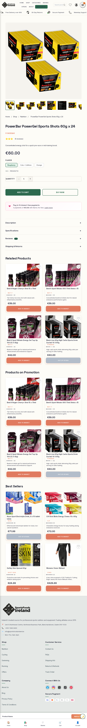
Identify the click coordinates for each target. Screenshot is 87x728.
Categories (36, 3)
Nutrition (23, 117)
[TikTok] (65, 687)
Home (22, 3)
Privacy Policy (7, 699)
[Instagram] (53, 687)
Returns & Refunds (52, 666)
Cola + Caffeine (25, 165)
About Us (5, 687)
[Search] (64, 4)
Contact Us (49, 649)
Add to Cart (78, 716)
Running (5, 666)
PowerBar (10, 133)
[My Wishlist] (70, 5)
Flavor (8, 160)
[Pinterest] (71, 687)
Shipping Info (50, 660)
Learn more (49, 208)
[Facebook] (47, 687)
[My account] (76, 5)
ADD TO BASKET (24, 309)
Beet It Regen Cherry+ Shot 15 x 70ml (21, 288)
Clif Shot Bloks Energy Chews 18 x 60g (61, 516)
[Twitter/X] (59, 687)
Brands (45, 3)
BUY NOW (60, 192)
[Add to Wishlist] (39, 267)
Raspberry (11, 165)
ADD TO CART (23, 192)
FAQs (47, 655)
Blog (3, 693)
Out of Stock (63, 360)
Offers (24, 7)
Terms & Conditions (9, 705)
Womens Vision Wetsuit (55, 568)
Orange (39, 165)
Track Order (49, 672)
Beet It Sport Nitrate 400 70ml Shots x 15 (62, 288)
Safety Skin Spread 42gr (17, 568)
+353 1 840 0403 (11, 628)
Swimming (5, 660)
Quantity (10, 179)
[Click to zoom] (43, 61)
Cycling (4, 655)
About (31, 7)
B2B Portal (41, 7)
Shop (28, 3)
